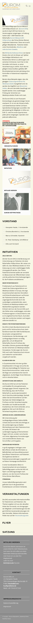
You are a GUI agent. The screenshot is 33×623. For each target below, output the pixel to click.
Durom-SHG (23, 29)
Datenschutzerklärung (10, 603)
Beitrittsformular (8, 563)
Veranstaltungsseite (21, 516)
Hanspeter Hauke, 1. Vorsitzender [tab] (17, 227)
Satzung (8, 532)
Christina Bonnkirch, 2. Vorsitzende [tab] (17, 232)
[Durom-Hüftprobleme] (13, 6)
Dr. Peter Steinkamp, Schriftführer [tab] (17, 240)
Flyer (6, 522)
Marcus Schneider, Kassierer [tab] (15, 236)
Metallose (20, 47)
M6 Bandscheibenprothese (14, 53)
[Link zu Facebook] (24, 621)
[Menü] (30, 6)
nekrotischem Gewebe (9, 49)
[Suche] (25, 6)
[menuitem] (25, 6)
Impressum (7, 606)
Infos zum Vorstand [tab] (12, 244)
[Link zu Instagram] (26, 621)
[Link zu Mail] (29, 621)
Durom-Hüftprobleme (14, 616)
